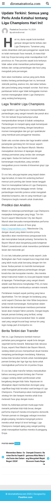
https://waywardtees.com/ (14, 228)
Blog (17, 443)
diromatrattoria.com (25, 3)
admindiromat (18, 32)
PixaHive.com (25, 497)
